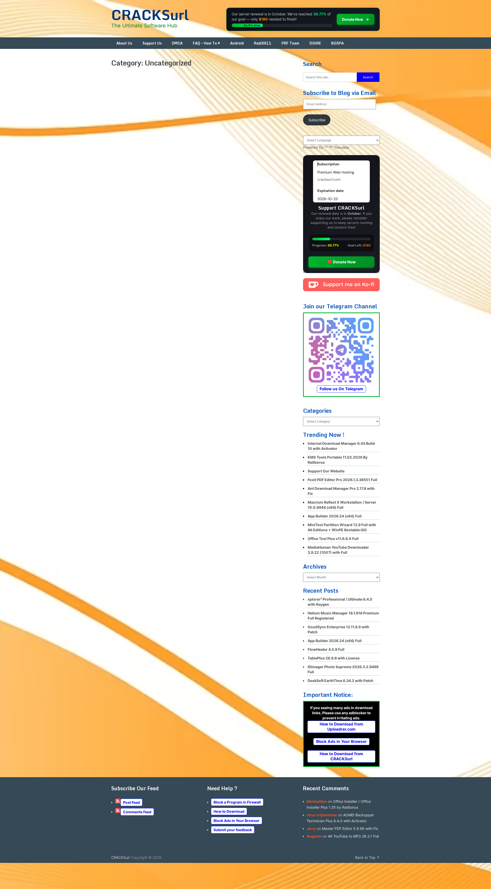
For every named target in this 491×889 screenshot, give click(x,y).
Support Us (152, 43)
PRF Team (290, 43)
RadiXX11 (262, 43)
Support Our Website (326, 471)
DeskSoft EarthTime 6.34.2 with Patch (340, 680)
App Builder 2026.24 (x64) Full (335, 516)
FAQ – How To (205, 43)
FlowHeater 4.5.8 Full (326, 649)
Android (237, 43)
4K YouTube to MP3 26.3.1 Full (353, 836)
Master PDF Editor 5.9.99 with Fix (350, 828)
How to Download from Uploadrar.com (341, 727)
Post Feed (131, 802)
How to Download (229, 811)
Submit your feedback (233, 830)
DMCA (177, 43)
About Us (124, 43)
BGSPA (337, 43)
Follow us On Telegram (341, 388)
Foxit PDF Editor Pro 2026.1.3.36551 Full (342, 480)
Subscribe (316, 120)
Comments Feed (137, 812)
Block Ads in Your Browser (341, 741)
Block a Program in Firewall (237, 802)
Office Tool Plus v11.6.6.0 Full (333, 538)
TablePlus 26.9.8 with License (334, 658)
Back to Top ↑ (367, 857)
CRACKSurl (150, 14)
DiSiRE (315, 43)
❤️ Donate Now (341, 261)
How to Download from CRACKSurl (341, 756)
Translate (341, 147)
